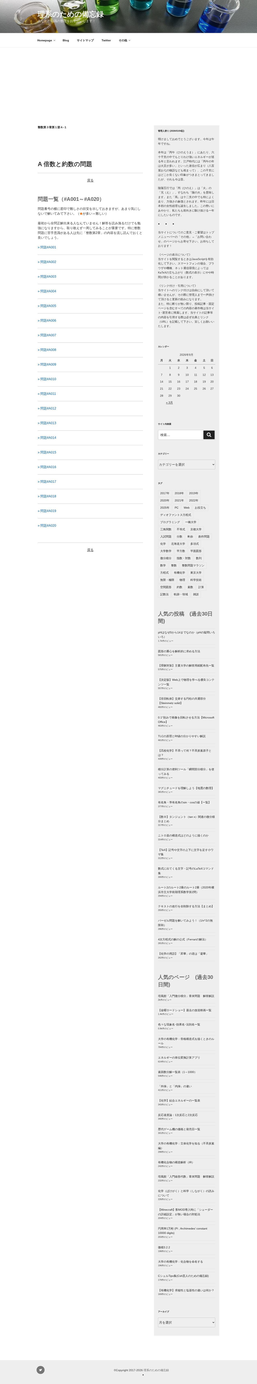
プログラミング (170, 522)
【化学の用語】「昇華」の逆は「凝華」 (183, 953)
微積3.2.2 (164, 1247)
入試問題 (165, 536)
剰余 (190, 536)
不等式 (181, 529)
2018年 (179, 493)
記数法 (164, 594)
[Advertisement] (128, 78)
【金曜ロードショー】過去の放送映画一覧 (184, 1010)
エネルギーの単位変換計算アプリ (179, 1057)
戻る (90, 180)
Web (187, 507)
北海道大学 (178, 543)
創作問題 (204, 536)
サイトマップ (85, 40)
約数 (179, 587)
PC (176, 507)
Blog (66, 40)
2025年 (164, 507)
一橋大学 (190, 522)
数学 (163, 565)
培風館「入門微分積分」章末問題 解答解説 (186, 996)
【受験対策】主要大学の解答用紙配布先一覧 (186, 665)
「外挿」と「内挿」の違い (175, 1086)
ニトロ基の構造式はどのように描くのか (183, 835)
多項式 (194, 543)
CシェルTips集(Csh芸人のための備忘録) (183, 1275)
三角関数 (165, 529)
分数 (179, 536)
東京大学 (196, 572)
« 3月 (169, 402)
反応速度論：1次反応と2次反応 (178, 1115)
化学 (163, 543)
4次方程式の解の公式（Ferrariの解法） (183, 939)
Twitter (106, 40)
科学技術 (196, 579)
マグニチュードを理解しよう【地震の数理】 (186, 788)
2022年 (193, 500)
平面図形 (196, 551)
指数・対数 (184, 558)
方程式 (164, 572)
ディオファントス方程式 (175, 514)
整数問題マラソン (193, 565)
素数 (190, 587)
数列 (199, 558)
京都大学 (196, 529)
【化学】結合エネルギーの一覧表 (179, 1100)
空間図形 (165, 587)
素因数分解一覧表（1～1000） (177, 1072)
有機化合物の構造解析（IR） (176, 1162)
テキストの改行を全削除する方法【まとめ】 (186, 906)
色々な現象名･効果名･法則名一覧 (179, 1024)
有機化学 (179, 572)
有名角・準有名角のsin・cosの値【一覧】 (184, 802)
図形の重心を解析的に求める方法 (179, 651)
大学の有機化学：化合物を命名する (180, 1261)
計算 (201, 587)
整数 (174, 565)
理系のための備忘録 (71, 14)
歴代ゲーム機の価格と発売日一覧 (179, 1129)
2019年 (193, 493)
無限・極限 (167, 579)
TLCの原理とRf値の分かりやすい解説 (182, 736)
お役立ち (200, 507)
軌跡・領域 (181, 594)
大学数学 (165, 551)
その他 (123, 40)
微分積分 (165, 558)
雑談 (196, 594)
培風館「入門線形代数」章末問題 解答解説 (186, 1176)
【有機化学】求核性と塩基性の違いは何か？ (186, 1290)
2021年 (179, 500)
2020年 (164, 500)
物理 (182, 579)
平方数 (181, 551)
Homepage (44, 40)
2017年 (164, 493)
